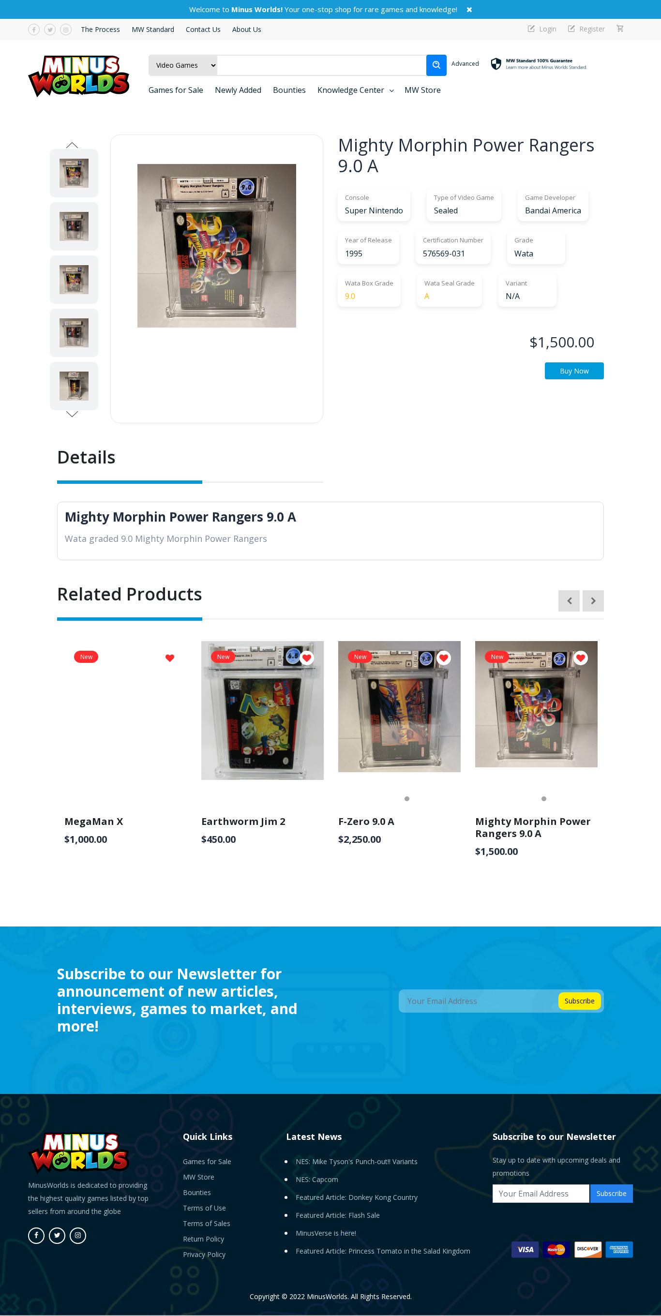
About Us (246, 29)
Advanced (465, 64)
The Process (100, 29)
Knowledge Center (350, 90)
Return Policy (203, 1238)
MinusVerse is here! (326, 1233)
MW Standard (153, 29)
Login (546, 28)
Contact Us (203, 29)
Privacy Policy (204, 1254)
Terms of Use (204, 1207)
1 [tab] (392, 798)
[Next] (593, 601)
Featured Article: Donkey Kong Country (357, 1197)
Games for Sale (176, 90)
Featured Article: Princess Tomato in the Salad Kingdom (383, 1251)
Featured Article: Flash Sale (338, 1215)
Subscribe (580, 1000)
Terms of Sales (206, 1223)
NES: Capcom (317, 1179)
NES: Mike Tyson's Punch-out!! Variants (357, 1161)
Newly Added (238, 90)
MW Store (423, 90)
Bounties (289, 90)
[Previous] (569, 601)
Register (591, 28)
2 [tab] (407, 798)
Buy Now (574, 370)
